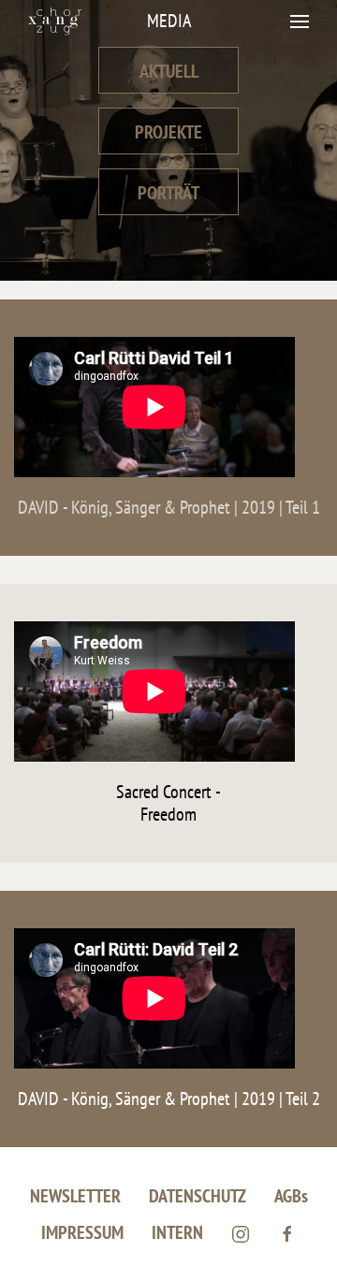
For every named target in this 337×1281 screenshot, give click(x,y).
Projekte (168, 132)
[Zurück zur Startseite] (54, 21)
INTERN (177, 1232)
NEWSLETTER (75, 1196)
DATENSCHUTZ (197, 1196)
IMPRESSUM (82, 1232)
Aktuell (168, 71)
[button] (299, 21)
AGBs (291, 1196)
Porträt (168, 193)
